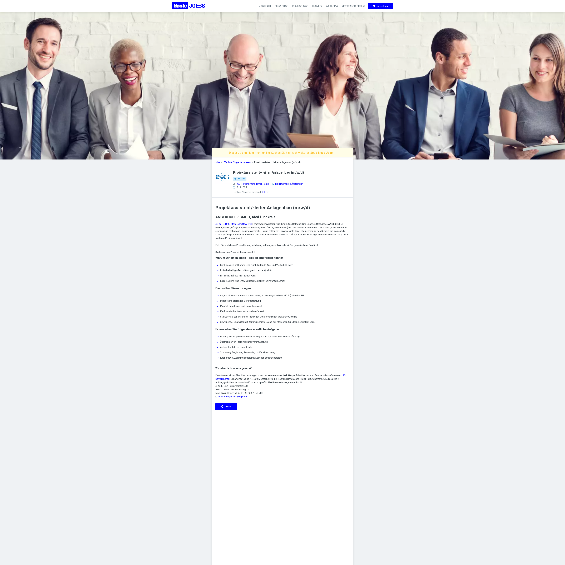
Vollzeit (265, 192)
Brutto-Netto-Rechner (353, 6)
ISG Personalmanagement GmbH (253, 183)
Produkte (317, 6)
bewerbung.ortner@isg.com (232, 396)
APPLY (248, 224)
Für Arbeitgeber (300, 6)
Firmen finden (281, 6)
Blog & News (332, 6)
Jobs (217, 162)
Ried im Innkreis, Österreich (289, 183)
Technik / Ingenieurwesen (237, 162)
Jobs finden (265, 6)
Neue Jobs (325, 152)
